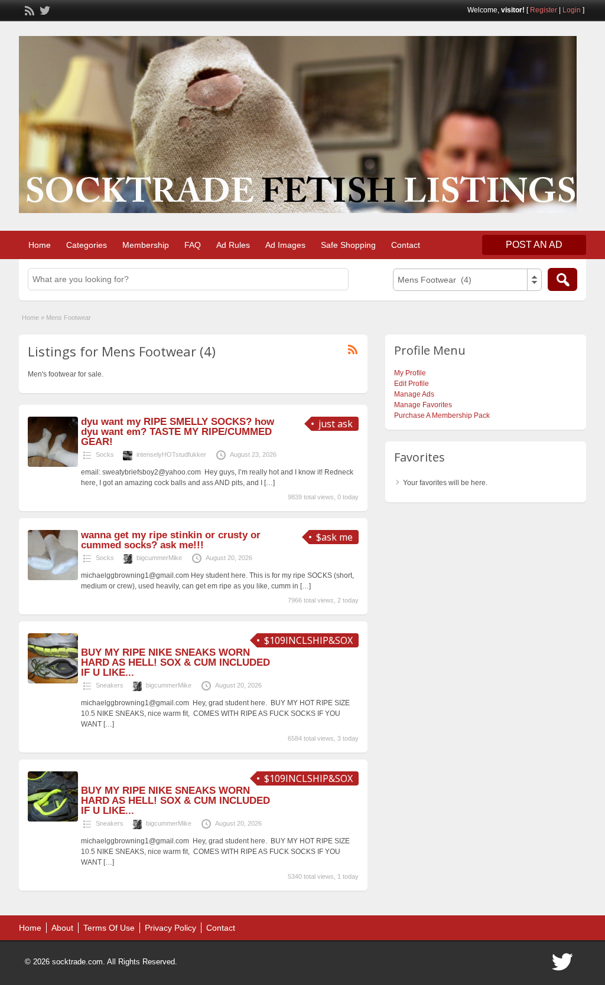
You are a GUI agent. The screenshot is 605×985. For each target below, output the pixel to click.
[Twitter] (43, 9)
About (62, 927)
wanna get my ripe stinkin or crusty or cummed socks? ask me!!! (171, 540)
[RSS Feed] (28, 9)
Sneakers (109, 685)
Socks (105, 454)
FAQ (192, 245)
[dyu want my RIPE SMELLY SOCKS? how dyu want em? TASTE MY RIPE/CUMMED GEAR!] (53, 464)
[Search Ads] (562, 279)
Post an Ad (534, 245)
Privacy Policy (170, 927)
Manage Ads (414, 394)
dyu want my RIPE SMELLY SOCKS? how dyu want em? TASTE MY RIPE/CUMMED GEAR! (177, 431)
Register (543, 10)
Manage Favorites (423, 405)
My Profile (410, 373)
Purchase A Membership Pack (442, 415)
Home (39, 245)
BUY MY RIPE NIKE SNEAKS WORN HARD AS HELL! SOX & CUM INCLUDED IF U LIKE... (175, 662)
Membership (145, 245)
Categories (86, 245)
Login (571, 10)
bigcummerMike (159, 557)
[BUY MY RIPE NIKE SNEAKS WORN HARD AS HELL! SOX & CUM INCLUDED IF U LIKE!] (53, 681)
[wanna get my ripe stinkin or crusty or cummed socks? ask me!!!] (53, 578)
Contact (405, 245)
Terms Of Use (109, 927)
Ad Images (285, 245)
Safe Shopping (348, 245)
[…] (269, 483)
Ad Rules (233, 245)
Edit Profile (411, 383)
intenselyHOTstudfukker (171, 454)
